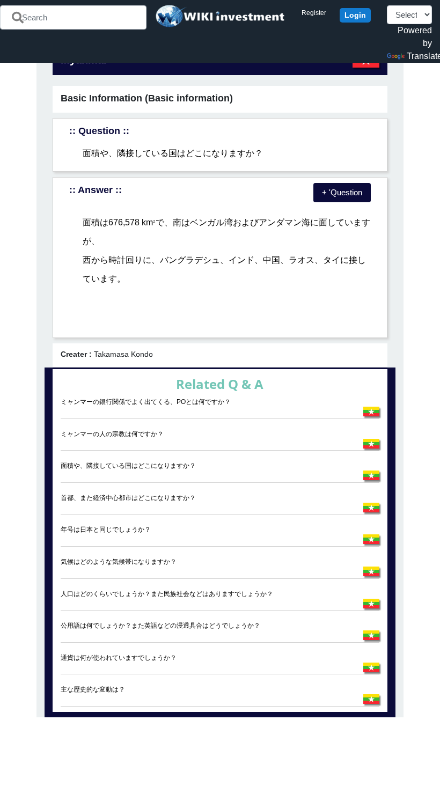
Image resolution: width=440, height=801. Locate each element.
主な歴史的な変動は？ (93, 689)
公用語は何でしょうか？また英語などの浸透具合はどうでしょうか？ (160, 625)
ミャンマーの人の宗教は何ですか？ (112, 434)
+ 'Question (342, 192)
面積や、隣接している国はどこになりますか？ (128, 465)
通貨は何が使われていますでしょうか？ (119, 658)
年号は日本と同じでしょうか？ (106, 529)
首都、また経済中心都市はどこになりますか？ (128, 498)
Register (314, 13)
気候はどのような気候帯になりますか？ (119, 561)
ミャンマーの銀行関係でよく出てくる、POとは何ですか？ (146, 402)
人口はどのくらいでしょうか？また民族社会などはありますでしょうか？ (167, 594)
